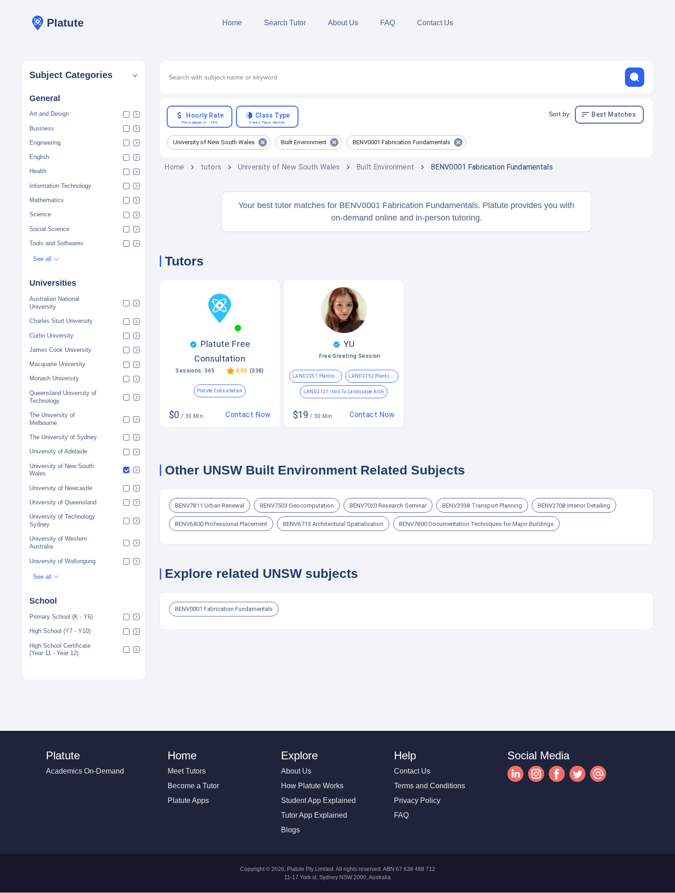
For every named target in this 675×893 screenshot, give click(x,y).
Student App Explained (318, 800)
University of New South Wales (289, 167)
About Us (343, 23)
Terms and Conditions (429, 786)
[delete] (634, 77)
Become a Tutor (193, 786)
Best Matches (613, 114)
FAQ (387, 23)
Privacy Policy (417, 800)
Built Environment (385, 167)
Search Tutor (285, 23)
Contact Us (435, 23)
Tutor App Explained (314, 815)
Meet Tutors (187, 771)
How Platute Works (312, 786)
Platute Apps (188, 800)
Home (232, 23)
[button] (83, 75)
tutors (211, 167)
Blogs (290, 830)
